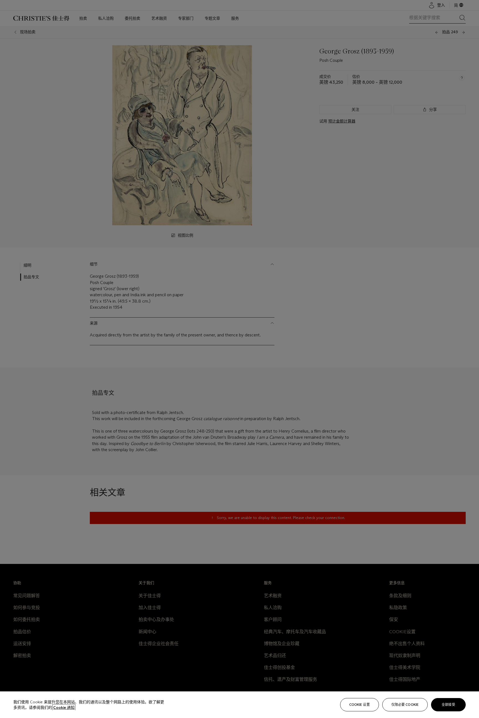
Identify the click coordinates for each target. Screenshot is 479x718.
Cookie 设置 (359, 704)
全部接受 (448, 704)
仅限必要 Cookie (405, 704)
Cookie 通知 (64, 707)
